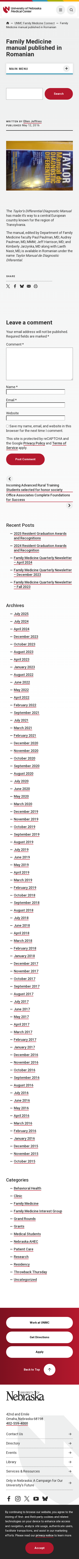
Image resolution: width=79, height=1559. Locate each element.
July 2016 (21, 1093)
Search (59, 93)
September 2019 (27, 834)
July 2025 (21, 614)
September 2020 (27, 766)
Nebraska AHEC (26, 1242)
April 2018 (21, 933)
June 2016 (22, 1100)
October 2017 (24, 979)
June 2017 (22, 1009)
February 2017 (25, 1040)
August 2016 (23, 1085)
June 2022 (22, 682)
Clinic (18, 1196)
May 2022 (21, 690)
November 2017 (26, 971)
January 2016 (24, 1138)
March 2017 (23, 1032)
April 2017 (21, 1024)
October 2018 (24, 895)
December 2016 (26, 1055)
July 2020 (21, 781)
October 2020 (24, 758)
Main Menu (18, 69)
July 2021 (21, 720)
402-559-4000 (17, 1423)
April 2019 (21, 872)
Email (11, 400)
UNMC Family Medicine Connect (35, 23)
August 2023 (23, 652)
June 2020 (22, 789)
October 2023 (24, 644)
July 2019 (21, 850)
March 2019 (23, 880)
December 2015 (26, 1146)
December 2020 (26, 743)
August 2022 (23, 675)
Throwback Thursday (30, 1272)
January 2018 (24, 956)
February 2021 (25, 735)
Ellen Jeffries (32, 121)
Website (12, 413)
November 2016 (26, 1062)
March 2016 (23, 1123)
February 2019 (25, 888)
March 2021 (23, 728)
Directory (13, 1443)
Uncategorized (25, 1280)
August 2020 (23, 774)
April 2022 (21, 697)
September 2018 (27, 903)
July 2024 (21, 621)
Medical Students (27, 1234)
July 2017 (21, 1002)
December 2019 (26, 812)
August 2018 (23, 910)
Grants (19, 1226)
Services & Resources (23, 1471)
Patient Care (23, 1249)
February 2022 (25, 705)
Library (11, 1462)
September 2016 (27, 1078)
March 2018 (23, 941)
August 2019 (23, 842)
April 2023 (21, 659)
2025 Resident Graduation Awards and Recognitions (40, 536)
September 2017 (27, 986)
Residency (22, 1264)
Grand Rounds (25, 1219)
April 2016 (21, 1116)
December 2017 (26, 963)
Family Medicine (26, 1203)
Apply (40, 1352)
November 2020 (26, 751)
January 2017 (24, 1047)
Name (12, 387)
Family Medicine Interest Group (38, 1211)
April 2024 (21, 629)
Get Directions (39, 1337)
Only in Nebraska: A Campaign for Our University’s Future (34, 1483)
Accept (39, 1548)
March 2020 (23, 804)
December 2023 (26, 637)
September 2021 (27, 713)
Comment (15, 344)
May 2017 (21, 1017)
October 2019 (24, 827)
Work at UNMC (39, 1322)
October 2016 (24, 1070)
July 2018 (21, 918)
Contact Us (14, 1434)
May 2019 (21, 865)
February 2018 (25, 948)
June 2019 (22, 857)
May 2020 (21, 796)
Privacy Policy (34, 443)
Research (21, 1257)
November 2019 (26, 819)
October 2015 (24, 1161)
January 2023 (24, 667)
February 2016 (25, 1131)
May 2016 (21, 1108)
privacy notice (44, 1535)
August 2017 (23, 994)
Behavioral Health (27, 1188)
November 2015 (26, 1154)
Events (11, 1453)
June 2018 (22, 925)
